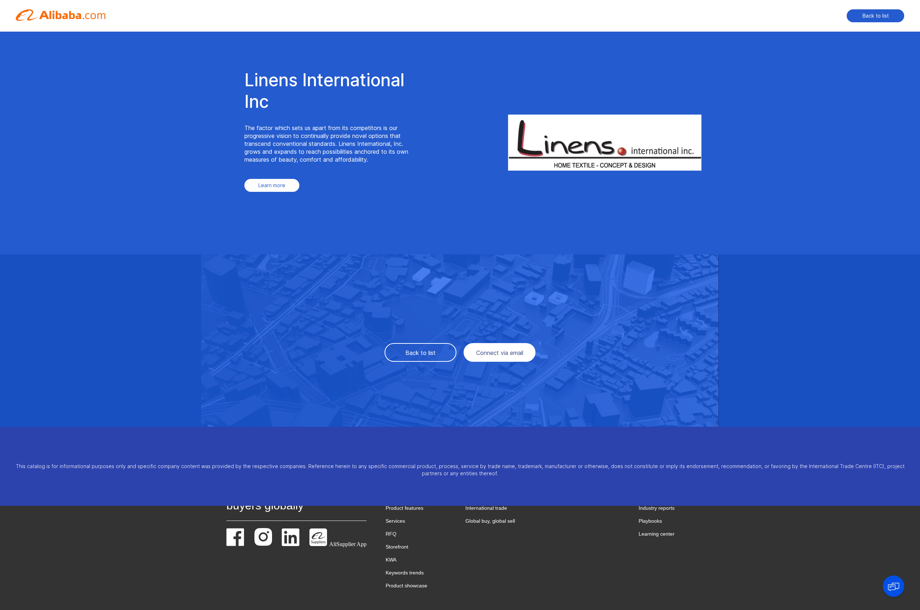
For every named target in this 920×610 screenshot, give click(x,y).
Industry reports (657, 508)
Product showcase (406, 585)
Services (395, 521)
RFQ (391, 534)
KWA (391, 560)
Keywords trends (405, 573)
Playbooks (650, 521)
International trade (486, 508)
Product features (404, 508)
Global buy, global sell (490, 521)
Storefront (397, 547)
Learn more (271, 185)
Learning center (657, 534)
